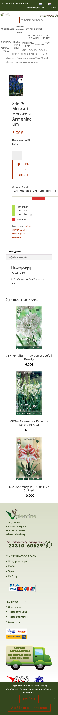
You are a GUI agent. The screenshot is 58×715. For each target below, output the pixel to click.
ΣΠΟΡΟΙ (29, 29)
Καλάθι (52, 7)
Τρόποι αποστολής (18, 616)
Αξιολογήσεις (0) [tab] (18, 257)
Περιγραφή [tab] (15, 251)
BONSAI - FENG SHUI (16, 45)
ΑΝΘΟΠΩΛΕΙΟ (7, 29)
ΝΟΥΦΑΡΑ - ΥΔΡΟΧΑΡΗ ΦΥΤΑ (6, 46)
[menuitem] (40, 4)
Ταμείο (11, 571)
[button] (21, 80)
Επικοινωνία (14, 621)
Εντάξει (29, 699)
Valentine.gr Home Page (15, 3)
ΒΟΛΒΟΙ (38, 29)
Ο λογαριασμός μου (35, 7)
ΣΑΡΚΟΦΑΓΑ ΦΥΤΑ (28, 44)
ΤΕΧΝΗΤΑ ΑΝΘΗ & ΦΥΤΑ (19, 29)
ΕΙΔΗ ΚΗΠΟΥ (46, 36)
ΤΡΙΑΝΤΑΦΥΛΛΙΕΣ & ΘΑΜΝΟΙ (34, 36)
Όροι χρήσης (14, 606)
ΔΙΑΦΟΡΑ (39, 44)
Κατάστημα (13, 576)
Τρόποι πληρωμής (17, 611)
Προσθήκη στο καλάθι (23, 169)
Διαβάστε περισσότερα (29, 708)
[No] (54, 698)
